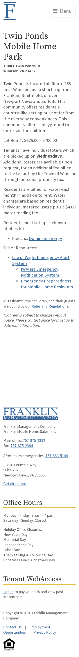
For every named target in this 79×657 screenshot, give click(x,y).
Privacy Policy (44, 632)
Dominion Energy (45, 238)
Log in (8, 591)
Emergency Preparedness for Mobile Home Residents (47, 284)
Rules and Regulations (50, 306)
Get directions (15, 483)
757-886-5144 (56, 455)
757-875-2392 (34, 440)
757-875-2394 (22, 445)
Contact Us (12, 626)
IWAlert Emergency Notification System (40, 272)
